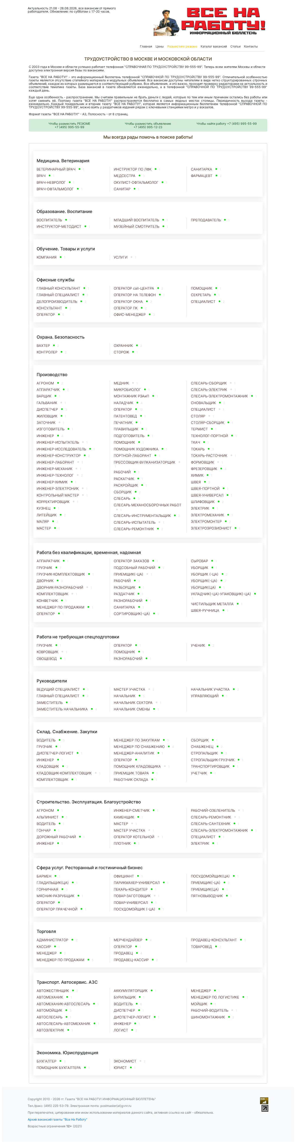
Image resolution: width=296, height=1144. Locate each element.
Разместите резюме (182, 46)
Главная (146, 46)
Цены (160, 46)
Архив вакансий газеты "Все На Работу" (57, 1119)
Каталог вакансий (214, 46)
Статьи (235, 46)
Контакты (251, 46)
